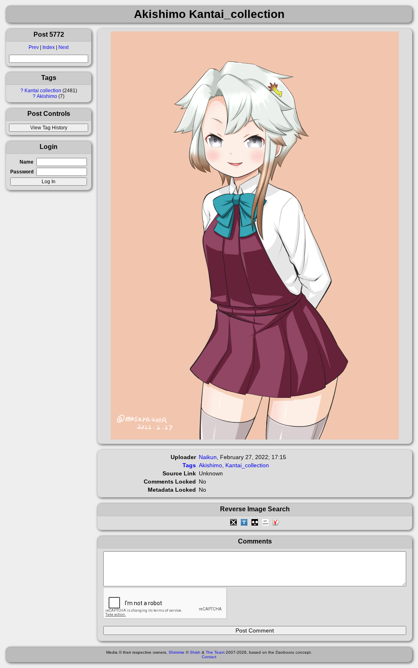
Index (48, 47)
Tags (189, 465)
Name (26, 162)
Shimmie (177, 652)
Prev (34, 47)
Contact (209, 657)
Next (63, 47)
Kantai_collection (247, 465)
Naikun (208, 457)
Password (21, 172)
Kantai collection (42, 90)
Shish (195, 652)
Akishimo (47, 96)
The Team (215, 652)
